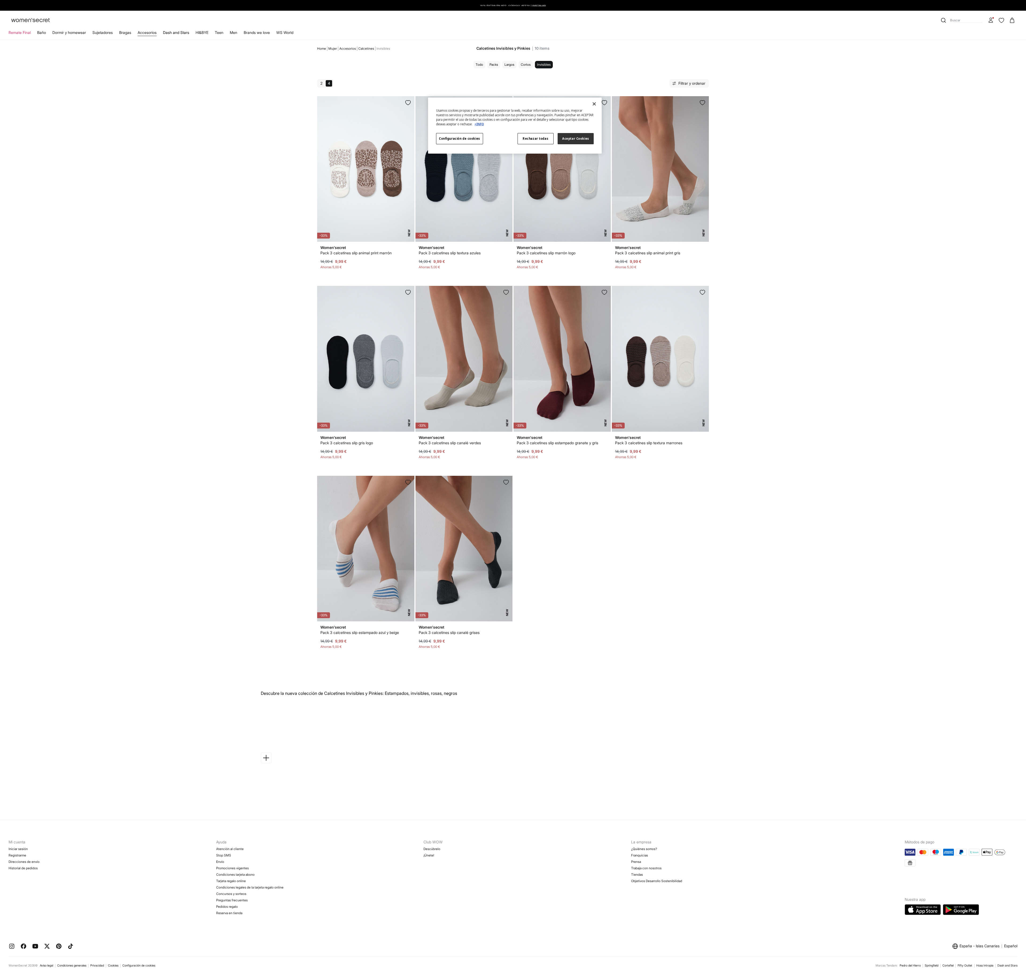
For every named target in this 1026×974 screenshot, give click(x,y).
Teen (219, 32)
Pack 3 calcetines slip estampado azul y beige (359, 632)
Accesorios (147, 32)
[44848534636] (408, 292)
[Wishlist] (1001, 20)
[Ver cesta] (1012, 20)
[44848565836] (604, 292)
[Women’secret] (30, 20)
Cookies (113, 965)
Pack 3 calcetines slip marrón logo (546, 253)
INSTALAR (539, 5)
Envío (220, 862)
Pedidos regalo (227, 907)
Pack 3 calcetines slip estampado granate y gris (557, 443)
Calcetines (366, 48)
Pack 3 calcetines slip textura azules (450, 253)
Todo (479, 65)
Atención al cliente (230, 849)
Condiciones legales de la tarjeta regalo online (249, 887)
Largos (509, 65)
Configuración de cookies (138, 965)
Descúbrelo (431, 849)
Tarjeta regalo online (231, 881)
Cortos (526, 65)
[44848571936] (408, 482)
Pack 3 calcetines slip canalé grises (449, 632)
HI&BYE (202, 32)
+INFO (479, 124)
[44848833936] (408, 102)
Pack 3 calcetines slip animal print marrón (356, 253)
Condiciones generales (71, 965)
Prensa (636, 862)
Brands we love (257, 32)
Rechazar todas (535, 139)
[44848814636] (506, 482)
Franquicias (639, 855)
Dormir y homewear (69, 32)
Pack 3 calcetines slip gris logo (346, 443)
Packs (493, 65)
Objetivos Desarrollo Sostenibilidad (656, 881)
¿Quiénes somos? (644, 849)
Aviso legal (46, 965)
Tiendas (637, 874)
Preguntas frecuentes (232, 900)
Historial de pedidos (23, 868)
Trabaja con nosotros (646, 868)
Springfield (931, 965)
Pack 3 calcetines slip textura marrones (648, 443)
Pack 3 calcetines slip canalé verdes (450, 443)
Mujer (332, 48)
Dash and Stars (176, 32)
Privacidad (97, 965)
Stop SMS (223, 855)
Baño (41, 32)
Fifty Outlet (965, 965)
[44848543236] (604, 102)
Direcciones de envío (24, 862)
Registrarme (17, 855)
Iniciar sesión (18, 849)
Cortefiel (948, 965)
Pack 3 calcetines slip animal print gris (647, 253)
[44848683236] (702, 292)
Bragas (125, 32)
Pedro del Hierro (910, 965)
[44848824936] (702, 102)
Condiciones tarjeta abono (235, 874)
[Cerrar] (594, 104)
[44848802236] (506, 292)
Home (321, 48)
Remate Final (20, 32)
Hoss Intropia (984, 965)
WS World (284, 32)
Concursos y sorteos (231, 894)
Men (233, 32)
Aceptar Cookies (575, 139)
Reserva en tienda (229, 913)
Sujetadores (102, 32)
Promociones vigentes (232, 868)
